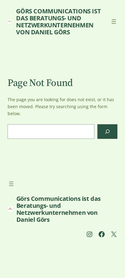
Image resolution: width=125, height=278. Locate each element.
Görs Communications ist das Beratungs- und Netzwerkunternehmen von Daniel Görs (58, 21)
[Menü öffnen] (113, 21)
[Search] (107, 131)
